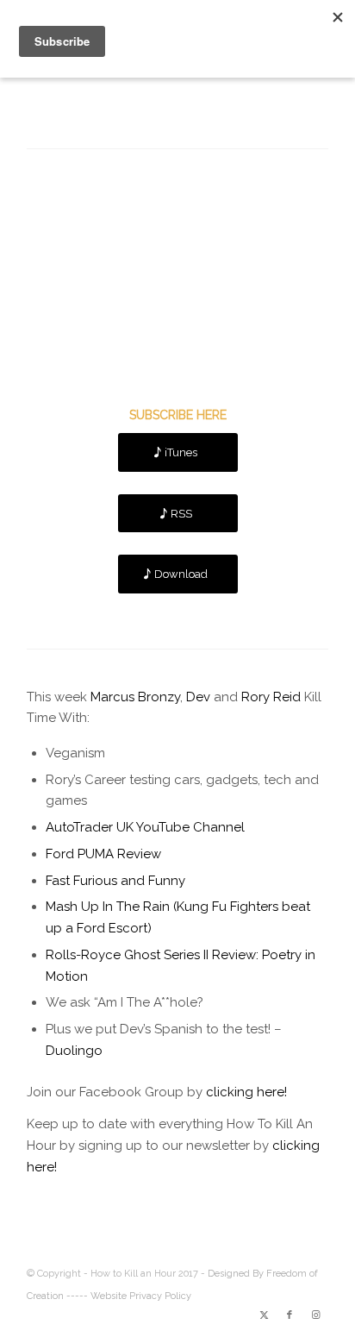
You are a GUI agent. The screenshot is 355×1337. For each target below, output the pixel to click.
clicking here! (246, 1092)
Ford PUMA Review (103, 854)
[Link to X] (264, 1315)
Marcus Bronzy (135, 697)
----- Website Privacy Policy (128, 1296)
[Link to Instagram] (315, 1315)
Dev (198, 697)
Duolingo (74, 1050)
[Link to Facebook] (289, 1315)
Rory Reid (271, 697)
